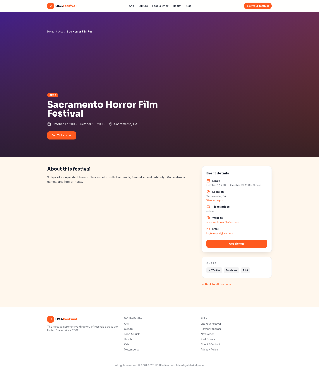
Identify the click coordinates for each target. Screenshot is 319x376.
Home (50, 31)
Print (245, 270)
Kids (188, 5)
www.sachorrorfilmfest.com (222, 222)
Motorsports (131, 349)
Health (177, 5)
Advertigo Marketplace (190, 365)
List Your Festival (211, 323)
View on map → (214, 200)
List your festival (258, 5)
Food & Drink (160, 5)
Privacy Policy (209, 349)
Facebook (231, 270)
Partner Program (211, 328)
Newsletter (207, 334)
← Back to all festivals (216, 284)
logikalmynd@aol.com (219, 233)
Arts (131, 5)
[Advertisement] (159, 63)
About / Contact (210, 344)
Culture (143, 5)
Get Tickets (59, 135)
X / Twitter (214, 270)
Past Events (208, 339)
